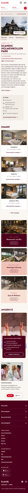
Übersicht (4, 37)
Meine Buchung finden (6, 462)
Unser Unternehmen (6, 433)
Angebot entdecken (14, 354)
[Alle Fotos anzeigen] (14, 26)
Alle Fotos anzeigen (19, 32)
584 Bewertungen (9, 61)
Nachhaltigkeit (5, 423)
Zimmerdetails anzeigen (13, 152)
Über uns (3, 443)
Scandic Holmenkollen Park (22, 14)
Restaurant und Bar (21, 37)
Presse (3, 435)
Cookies (11, 484)
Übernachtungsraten (6, 456)
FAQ (2, 454)
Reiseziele (4, 406)
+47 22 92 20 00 (6, 56)
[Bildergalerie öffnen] (14, 137)
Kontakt (3, 451)
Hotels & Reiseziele (8, 14)
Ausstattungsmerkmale (9, 117)
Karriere (3, 438)
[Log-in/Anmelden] (21, 2)
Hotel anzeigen (5, 90)
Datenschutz (4, 484)
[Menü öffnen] (25, 2)
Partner (3, 441)
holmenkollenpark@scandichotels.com (12, 58)
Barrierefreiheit (6, 417)
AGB (2, 459)
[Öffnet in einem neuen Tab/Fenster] (6, 471)
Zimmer (11, 37)
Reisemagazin (5, 411)
